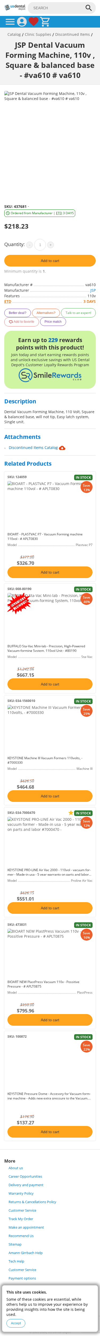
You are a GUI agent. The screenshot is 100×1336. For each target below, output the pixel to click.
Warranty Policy (21, 1193)
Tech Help (16, 1261)
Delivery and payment (26, 1185)
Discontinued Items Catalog (34, 447)
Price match (53, 322)
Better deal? (17, 313)
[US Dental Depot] (15, 8)
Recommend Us (21, 1236)
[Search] (89, 8)
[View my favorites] (33, 22)
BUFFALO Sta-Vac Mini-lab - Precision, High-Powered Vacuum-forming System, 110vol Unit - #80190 (46, 648)
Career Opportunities (25, 1176)
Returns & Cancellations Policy (32, 1202)
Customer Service (22, 1210)
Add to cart (50, 261)
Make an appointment (26, 1227)
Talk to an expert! (78, 313)
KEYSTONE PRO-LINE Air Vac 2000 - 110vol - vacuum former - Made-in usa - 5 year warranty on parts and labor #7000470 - (49, 874)
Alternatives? (46, 313)
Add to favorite (23, 322)
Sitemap (15, 1244)
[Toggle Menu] (10, 22)
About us (16, 1168)
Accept (16, 1323)
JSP (93, 290)
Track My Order (21, 1219)
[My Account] (22, 22)
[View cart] (45, 22)
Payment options (22, 1278)
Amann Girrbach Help (26, 1253)
